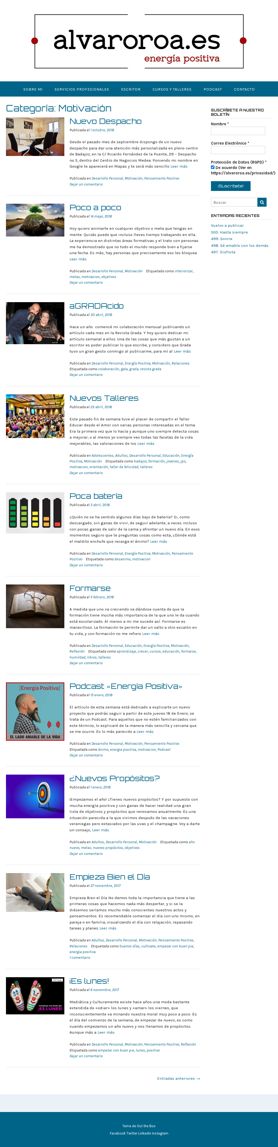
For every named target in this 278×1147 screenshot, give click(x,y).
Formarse (90, 588)
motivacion (90, 276)
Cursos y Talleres (172, 89)
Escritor (131, 89)
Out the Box (146, 1126)
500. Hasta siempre (229, 232)
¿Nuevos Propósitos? (115, 778)
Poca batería (96, 496)
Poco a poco (95, 207)
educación (170, 651)
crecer (143, 651)
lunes (140, 1050)
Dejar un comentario (86, 184)
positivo (153, 1050)
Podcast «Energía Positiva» (126, 686)
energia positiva (123, 749)
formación (156, 461)
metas (75, 276)
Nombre (220, 124)
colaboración (108, 369)
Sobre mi (33, 89)
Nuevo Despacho (106, 121)
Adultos (121, 455)
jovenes (172, 461)
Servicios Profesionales (82, 89)
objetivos (108, 276)
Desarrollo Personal (107, 178)
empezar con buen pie (175, 946)
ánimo (103, 749)
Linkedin (144, 1133)
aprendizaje (126, 651)
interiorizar (184, 271)
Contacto (244, 89)
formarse (188, 651)
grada (133, 369)
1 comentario (80, 957)
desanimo (122, 559)
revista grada (150, 369)
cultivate (148, 946)
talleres (146, 467)
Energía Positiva (137, 363)
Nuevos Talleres (104, 398)
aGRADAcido (97, 306)
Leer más (179, 166)
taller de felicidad (124, 467)
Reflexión (77, 651)
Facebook (118, 1133)
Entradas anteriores (178, 1078)
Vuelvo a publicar (227, 225)
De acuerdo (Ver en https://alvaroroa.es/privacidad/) (243, 170)
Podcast (213, 89)
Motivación (134, 178)
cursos (155, 651)
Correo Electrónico (230, 143)
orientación (98, 467)
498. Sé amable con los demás (239, 245)
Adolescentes (102, 455)
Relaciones (180, 363)
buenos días (129, 946)
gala (124, 369)
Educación (170, 455)
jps (183, 461)
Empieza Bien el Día (110, 876)
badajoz (140, 461)
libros (92, 657)
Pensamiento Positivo (161, 178)
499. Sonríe (221, 238)
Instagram (160, 1133)
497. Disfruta (223, 252)
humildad (78, 657)
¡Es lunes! (89, 981)
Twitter (132, 1133)
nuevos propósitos (108, 847)
